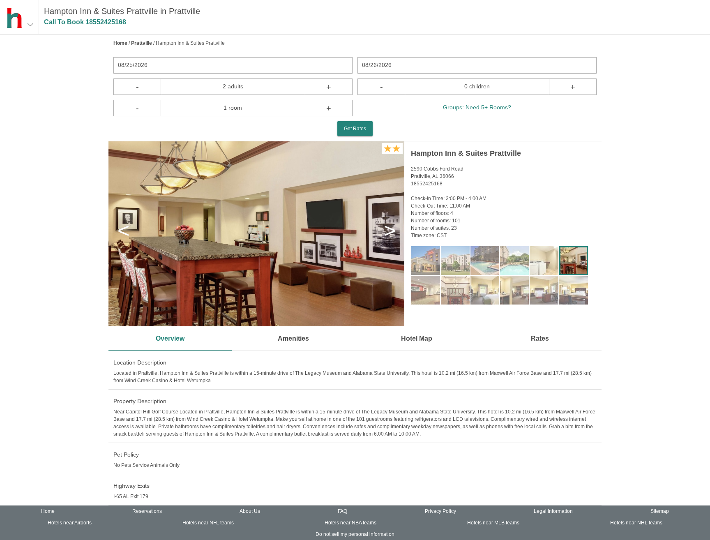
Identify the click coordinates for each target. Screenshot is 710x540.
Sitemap (659, 511)
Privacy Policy (440, 511)
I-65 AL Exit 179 (130, 496)
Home (120, 43)
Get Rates (355, 129)
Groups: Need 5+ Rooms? (477, 107)
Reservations (147, 511)
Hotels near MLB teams (493, 523)
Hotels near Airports (70, 523)
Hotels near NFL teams (208, 523)
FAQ (342, 511)
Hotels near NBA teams (350, 523)
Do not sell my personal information (355, 534)
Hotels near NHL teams (636, 523)
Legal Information (553, 511)
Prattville (141, 43)
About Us (250, 511)
